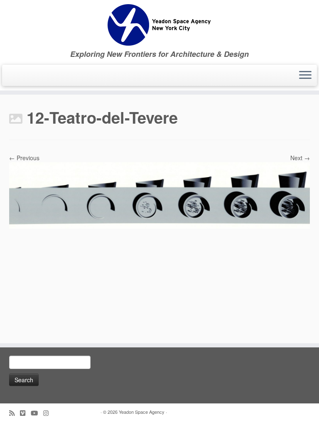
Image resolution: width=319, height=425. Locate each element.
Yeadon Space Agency (141, 411)
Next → (300, 158)
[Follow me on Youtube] (37, 412)
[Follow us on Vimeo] (25, 412)
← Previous (24, 158)
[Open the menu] (305, 75)
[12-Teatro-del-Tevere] (159, 195)
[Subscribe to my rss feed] (14, 412)
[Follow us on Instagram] (48, 412)
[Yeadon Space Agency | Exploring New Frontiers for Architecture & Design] (159, 25)
